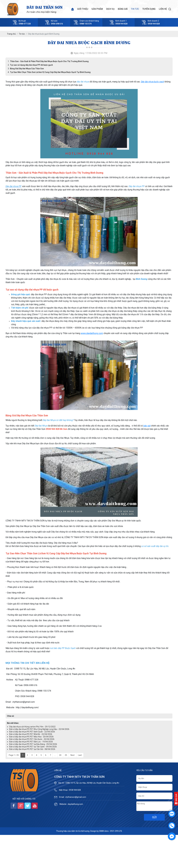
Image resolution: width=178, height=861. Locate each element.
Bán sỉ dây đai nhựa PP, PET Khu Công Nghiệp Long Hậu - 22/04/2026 (39, 729)
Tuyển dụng (148, 9)
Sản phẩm (97, 9)
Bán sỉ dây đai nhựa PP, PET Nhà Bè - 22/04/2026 (30, 734)
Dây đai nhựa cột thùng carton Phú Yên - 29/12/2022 (32, 727)
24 (60, 755)
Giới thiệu (82, 9)
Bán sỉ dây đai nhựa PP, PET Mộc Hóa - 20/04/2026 (31, 737)
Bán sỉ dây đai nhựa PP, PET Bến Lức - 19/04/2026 (31, 742)
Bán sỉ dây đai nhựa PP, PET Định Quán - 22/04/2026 (32, 732)
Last (80, 755)
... (55, 755)
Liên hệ (163, 9)
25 (66, 755)
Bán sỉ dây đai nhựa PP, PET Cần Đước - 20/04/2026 (31, 739)
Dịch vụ (110, 9)
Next (73, 755)
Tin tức (135, 9)
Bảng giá (123, 9)
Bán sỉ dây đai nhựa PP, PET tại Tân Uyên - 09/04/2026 (33, 747)
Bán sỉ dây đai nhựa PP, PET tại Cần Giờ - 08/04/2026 (32, 749)
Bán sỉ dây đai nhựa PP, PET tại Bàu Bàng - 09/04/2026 (33, 744)
